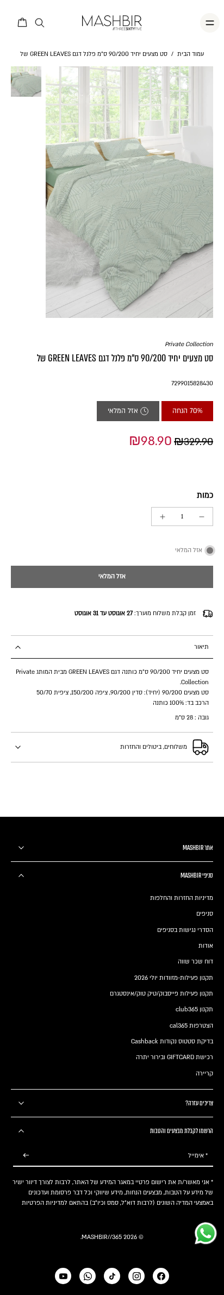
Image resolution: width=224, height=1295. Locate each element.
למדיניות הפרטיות (44, 1203)
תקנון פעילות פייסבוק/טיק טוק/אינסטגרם (161, 994)
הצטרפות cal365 (191, 1026)
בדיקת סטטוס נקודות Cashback (172, 1041)
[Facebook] (161, 1276)
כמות (205, 495)
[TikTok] (112, 1276)
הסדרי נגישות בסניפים (185, 930)
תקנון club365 (194, 1009)
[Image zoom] (129, 191)
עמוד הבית (190, 54)
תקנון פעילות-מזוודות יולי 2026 (173, 978)
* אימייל (198, 1156)
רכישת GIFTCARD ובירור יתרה (174, 1057)
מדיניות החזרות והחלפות (181, 898)
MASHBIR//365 (102, 1237)
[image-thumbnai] (26, 81)
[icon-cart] (23, 23)
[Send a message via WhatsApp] (206, 1233)
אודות (205, 946)
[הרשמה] (26, 1155)
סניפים (204, 914)
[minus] (202, 516)
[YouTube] (63, 1276)
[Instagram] (136, 1276)
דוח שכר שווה (195, 962)
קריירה (204, 1073)
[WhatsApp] (87, 1276)
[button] (112, 577)
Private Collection (189, 344)
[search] (40, 23)
